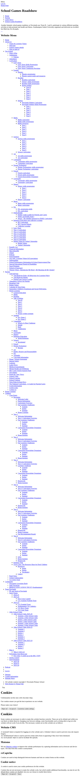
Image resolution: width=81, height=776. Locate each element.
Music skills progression (26, 203)
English (16, 70)
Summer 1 (21, 637)
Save (19, 774)
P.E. (15, 207)
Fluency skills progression (30, 82)
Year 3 (28, 93)
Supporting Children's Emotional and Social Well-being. (28, 289)
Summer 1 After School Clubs (28, 623)
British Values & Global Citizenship (25, 241)
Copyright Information (21, 357)
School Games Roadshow (13, 21)
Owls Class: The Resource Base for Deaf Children (30, 564)
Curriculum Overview (25, 403)
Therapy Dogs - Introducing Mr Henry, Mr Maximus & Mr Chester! (32, 270)
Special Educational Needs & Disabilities (23, 264)
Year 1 (28, 89)
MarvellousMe (14, 251)
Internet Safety (14, 361)
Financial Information (16, 249)
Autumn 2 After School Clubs (28, 618)
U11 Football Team (24, 604)
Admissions (13, 55)
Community (9, 582)
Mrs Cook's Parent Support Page (20, 371)
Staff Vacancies (14, 585)
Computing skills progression (27, 161)
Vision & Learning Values (18, 44)
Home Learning (14, 291)
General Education (20, 293)
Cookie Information (11, 676)
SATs (19, 557)
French (16, 171)
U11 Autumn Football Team (27, 601)
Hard (19, 327)
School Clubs (13, 376)
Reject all (4, 709)
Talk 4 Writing (18, 298)
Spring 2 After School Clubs (27, 621)
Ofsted (11, 253)
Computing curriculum (25, 163)
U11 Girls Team (23, 610)
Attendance (13, 59)
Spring (24, 409)
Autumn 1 (21, 629)
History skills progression (26, 186)
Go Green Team (14, 580)
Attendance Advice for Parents (19, 281)
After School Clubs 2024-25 (23, 627)
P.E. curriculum (23, 211)
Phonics (20, 72)
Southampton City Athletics (27, 606)
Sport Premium (14, 266)
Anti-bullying (13, 274)
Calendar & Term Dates (17, 287)
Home (7, 16)
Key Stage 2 (22, 319)
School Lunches (14, 378)
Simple (20, 325)
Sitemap (7, 674)
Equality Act (13, 247)
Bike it (11, 650)
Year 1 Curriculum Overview (27, 418)
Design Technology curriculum (28, 169)
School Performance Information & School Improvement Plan (29, 262)
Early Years (17, 63)
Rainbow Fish (18, 563)
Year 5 (28, 97)
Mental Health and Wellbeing (19, 369)
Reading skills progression (30, 83)
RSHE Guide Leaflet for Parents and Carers (32, 215)
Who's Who (13, 53)
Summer (25, 410)
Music (16, 201)
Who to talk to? (14, 49)
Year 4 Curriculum (20, 236)
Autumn (24, 407)
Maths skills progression (26, 122)
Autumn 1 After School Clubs (28, 616)
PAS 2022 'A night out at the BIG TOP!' (27, 656)
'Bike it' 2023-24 (19, 652)
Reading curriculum (28, 80)
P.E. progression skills (25, 209)
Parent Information (24, 401)
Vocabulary (26, 572)
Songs (24, 568)
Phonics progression (28, 74)
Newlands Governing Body (18, 583)
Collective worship (24, 226)
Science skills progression (26, 139)
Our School (9, 51)
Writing (20, 101)
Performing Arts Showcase (18, 654)
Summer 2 (21, 639)
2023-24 (16, 597)
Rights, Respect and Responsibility (25, 352)
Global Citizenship (24, 245)
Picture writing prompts (25, 313)
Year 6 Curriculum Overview (27, 540)
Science (16, 137)
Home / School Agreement (18, 359)
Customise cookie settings (26, 709)
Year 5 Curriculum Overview (27, 513)
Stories (24, 570)
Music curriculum (23, 205)
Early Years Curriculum (25, 66)
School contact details (16, 47)
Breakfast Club (14, 283)
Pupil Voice (13, 576)
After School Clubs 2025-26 (23, 614)
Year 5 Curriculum (20, 237)
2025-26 (16, 661)
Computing (17, 160)
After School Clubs (15, 612)
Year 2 (28, 91)
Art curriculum (23, 158)
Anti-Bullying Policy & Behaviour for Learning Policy (32, 275)
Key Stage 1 (22, 317)
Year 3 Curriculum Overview (27, 464)
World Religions (23, 338)
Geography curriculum (25, 182)
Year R (28, 87)
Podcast (7, 667)
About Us (8, 42)
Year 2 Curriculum (20, 232)
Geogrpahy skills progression (27, 180)
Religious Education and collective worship (28, 220)
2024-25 (16, 595)
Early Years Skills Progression (28, 64)
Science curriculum (24, 152)
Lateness (12, 363)
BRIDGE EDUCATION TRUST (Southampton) (25, 587)
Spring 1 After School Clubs (27, 620)
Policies (16, 57)
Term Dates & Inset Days (17, 382)
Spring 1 (20, 633)
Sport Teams (13, 593)
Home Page (5, 5)
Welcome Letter (23, 399)
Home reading (26, 85)
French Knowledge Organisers (28, 177)
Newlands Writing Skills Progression (34, 104)
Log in (3, 4)
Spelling (16, 315)
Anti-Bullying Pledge (21, 277)
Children (8, 393)
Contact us (12, 390)
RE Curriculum (23, 222)
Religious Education (20, 336)
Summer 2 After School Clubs (28, 625)
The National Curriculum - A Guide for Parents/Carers (27, 384)
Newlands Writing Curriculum (32, 102)
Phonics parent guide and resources (33, 76)
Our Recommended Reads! (27, 534)
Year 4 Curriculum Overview (27, 488)
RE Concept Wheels (24, 224)
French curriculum (24, 173)
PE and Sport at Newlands (18, 591)
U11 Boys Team (23, 608)
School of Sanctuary (16, 268)
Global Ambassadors (16, 578)
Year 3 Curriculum (20, 234)
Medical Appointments (16, 367)
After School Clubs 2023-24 (23, 640)
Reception (17, 397)
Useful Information (15, 386)
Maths (16, 118)
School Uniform (14, 380)
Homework (21, 481)
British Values (22, 243)
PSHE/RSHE (18, 213)
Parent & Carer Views (16, 374)
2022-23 (16, 602)
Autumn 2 (21, 631)
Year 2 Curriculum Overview (27, 441)
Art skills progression (25, 156)
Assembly (17, 355)
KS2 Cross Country (24, 599)
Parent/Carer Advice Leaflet (23, 279)
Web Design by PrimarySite (14, 684)
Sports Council (14, 658)
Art (15, 154)
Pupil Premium (14, 256)
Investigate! (21, 342)
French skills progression (26, 175)
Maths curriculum (23, 120)
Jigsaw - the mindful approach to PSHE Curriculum (35, 218)
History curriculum (24, 199)
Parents (7, 18)
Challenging (22, 329)
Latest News (9, 20)
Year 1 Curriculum (20, 230)
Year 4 (28, 95)
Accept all (12, 709)
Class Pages (13, 395)
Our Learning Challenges (26, 405)
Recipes (20, 348)
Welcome (12, 45)
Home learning (23, 435)
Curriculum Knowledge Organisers (29, 428)
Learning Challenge (24, 466)
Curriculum (13, 61)
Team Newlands (10, 589)
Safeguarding (13, 260)
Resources (21, 566)
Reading (20, 78)
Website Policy (10, 678)
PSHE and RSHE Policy (26, 217)
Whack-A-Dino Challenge (26, 323)
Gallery (20, 574)
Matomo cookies (11, 746)
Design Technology (20, 165)
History (16, 184)
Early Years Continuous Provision (29, 68)
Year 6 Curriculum (20, 239)
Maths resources (23, 123)
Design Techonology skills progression (31, 167)
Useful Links (13, 388)
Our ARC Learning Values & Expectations (23, 258)
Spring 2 (20, 635)
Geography (17, 179)
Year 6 (28, 99)
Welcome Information (25, 416)
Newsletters (13, 372)
